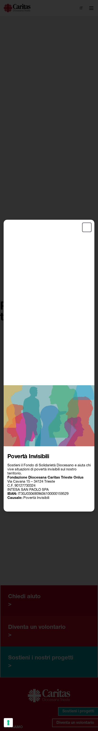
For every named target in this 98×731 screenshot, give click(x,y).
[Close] (87, 227)
